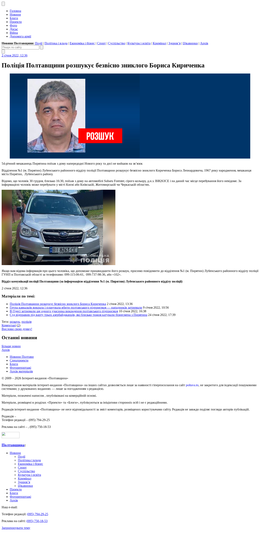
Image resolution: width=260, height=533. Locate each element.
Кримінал (159, 43)
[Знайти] (41, 47)
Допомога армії (20, 36)
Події (38, 43)
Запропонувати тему (16, 528)
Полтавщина (13, 445)
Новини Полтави (22, 356)
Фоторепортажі (20, 367)
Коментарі (9, 325)
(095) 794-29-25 (37, 514)
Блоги (14, 18)
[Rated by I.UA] (11, 437)
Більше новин (11, 346)
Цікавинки (190, 43)
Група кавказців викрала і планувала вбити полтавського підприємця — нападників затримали (76, 307)
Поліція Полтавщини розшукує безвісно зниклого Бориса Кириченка (58, 304)
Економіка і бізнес (82, 43)
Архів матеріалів (21, 371)
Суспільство (116, 43)
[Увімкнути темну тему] (3, 4)
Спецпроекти (19, 360)
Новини (15, 14)
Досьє (14, 29)
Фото (13, 25)
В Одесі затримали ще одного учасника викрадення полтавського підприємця (64, 311)
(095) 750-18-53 (37, 521)
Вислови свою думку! (17, 329)
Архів (204, 43)
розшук (15, 321)
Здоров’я (174, 43)
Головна (15, 11)
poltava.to (192, 385)
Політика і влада (55, 43)
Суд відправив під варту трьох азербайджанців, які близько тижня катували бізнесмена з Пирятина (78, 315)
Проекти (16, 21)
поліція (26, 321)
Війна (14, 32)
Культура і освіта (139, 43)
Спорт (101, 43)
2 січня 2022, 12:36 (14, 55)
